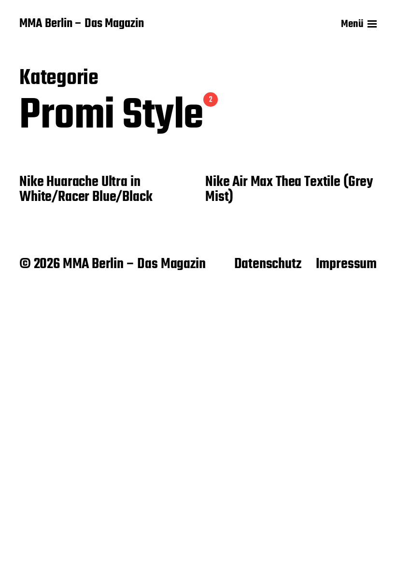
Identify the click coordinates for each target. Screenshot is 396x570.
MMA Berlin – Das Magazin (81, 24)
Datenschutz (267, 264)
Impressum (346, 264)
